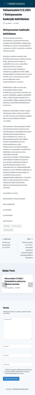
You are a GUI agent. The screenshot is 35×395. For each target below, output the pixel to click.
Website (7, 365)
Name (6, 346)
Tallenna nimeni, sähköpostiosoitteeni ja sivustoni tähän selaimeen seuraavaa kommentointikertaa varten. (18, 371)
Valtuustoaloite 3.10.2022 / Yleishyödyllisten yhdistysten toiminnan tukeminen (14, 281)
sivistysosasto (16, 226)
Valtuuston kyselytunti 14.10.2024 (6, 243)
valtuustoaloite (8, 230)
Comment (8, 319)
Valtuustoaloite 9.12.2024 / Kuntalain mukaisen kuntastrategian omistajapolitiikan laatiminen (26, 248)
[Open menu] (31, 3)
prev (4, 284)
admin (9, 23)
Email (6, 355)
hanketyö (7, 226)
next (30, 284)
